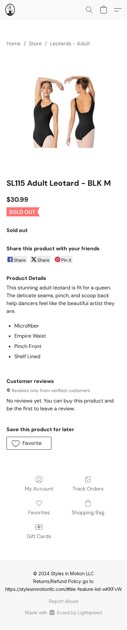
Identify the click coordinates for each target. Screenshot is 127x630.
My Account (39, 488)
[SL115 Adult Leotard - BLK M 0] (63, 111)
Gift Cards (39, 536)
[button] (10, 10)
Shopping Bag (88, 512)
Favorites (39, 512)
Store (35, 43)
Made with (63, 612)
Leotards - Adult (70, 43)
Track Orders (88, 488)
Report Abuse (63, 601)
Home (14, 43)
